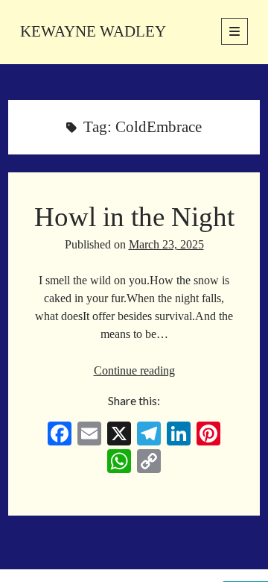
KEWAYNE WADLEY (93, 31)
